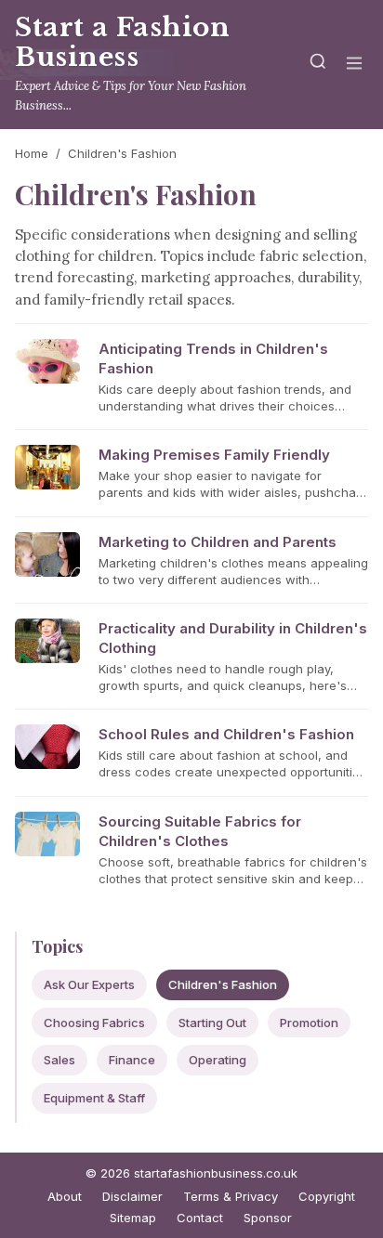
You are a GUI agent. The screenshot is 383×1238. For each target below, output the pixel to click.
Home (31, 153)
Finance (132, 1059)
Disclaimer (132, 1196)
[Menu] (354, 64)
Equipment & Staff (94, 1097)
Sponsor (268, 1217)
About (64, 1196)
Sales (59, 1059)
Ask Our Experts (89, 984)
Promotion (309, 1022)
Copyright (326, 1196)
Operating (217, 1059)
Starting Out (212, 1022)
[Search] (318, 64)
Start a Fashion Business (123, 42)
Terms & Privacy (230, 1196)
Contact (200, 1217)
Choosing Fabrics (94, 1022)
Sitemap (133, 1217)
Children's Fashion (222, 984)
